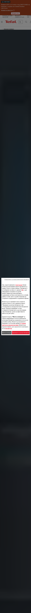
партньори (19, 285)
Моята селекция (6, 332)
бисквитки (8, 328)
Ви (22, 290)
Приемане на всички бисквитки (20, 332)
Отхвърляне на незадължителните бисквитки (16, 279)
